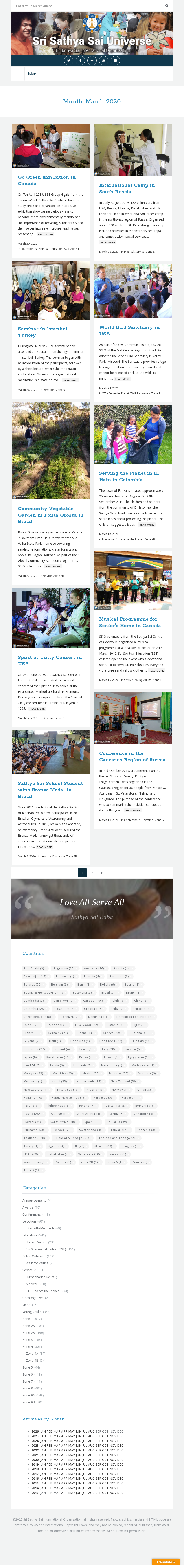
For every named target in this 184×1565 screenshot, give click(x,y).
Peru (30, 1106)
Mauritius (63, 1073)
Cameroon (63, 1001)
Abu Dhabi (34, 968)
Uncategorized (33, 1298)
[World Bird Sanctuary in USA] (143, 290)
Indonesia (34, 1049)
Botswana (82, 992)
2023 (35, 1445)
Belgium (59, 984)
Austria (122, 968)
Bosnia (132, 984)
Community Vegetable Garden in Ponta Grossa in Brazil (51, 515)
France (31, 1033)
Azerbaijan (35, 976)
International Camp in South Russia (127, 188)
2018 (35, 1469)
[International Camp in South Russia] (143, 150)
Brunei (133, 992)
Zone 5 (27, 1367)
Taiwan (119, 1130)
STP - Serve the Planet (115, 393)
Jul (84, 1431)
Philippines (58, 1106)
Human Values (36, 1242)
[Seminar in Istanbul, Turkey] (62, 290)
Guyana (31, 1041)
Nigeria (94, 1089)
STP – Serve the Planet (42, 1291)
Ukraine (103, 1146)
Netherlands (89, 1081)
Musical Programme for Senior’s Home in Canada (130, 622)
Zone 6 (115, 1162)
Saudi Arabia (88, 1114)
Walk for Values (140, 393)
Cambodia (34, 1001)
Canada (93, 1001)
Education (27, 249)
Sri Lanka (117, 1122)
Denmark (70, 1017)
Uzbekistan (58, 1154)
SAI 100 (59, 1114)
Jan (43, 1431)
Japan (30, 1057)
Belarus (33, 984)
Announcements (34, 1200)
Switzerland (90, 1130)
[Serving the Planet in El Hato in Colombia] (143, 434)
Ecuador (56, 1025)
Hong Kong (110, 1041)
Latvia (57, 1065)
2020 (35, 1459)
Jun (78, 1431)
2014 (35, 1488)
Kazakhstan (58, 1057)
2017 (35, 1474)
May (71, 1431)
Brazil (108, 992)
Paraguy (130, 1098)
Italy (108, 1049)
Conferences (132, 820)
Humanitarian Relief (40, 1277)
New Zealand (124, 1081)
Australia (94, 968)
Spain (91, 1122)
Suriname (34, 1130)
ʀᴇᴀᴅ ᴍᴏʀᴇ (45, 234)
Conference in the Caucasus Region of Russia (132, 756)
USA (31, 1154)
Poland (86, 1106)
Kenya (86, 1057)
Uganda (56, 1146)
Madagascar (143, 1065)
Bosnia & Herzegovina (43, 992)
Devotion (49, 390)
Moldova (118, 1073)
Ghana (85, 1033)
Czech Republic (37, 1017)
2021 (35, 1455)
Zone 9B (61, 390)
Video (26, 1305)
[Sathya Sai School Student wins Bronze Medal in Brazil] (62, 752)
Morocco (147, 1073)
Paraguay (103, 1098)
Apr (64, 1431)
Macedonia (111, 1065)
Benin (83, 984)
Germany (58, 1033)
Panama (33, 1098)
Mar (56, 1431)
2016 (35, 1478)
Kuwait (111, 1057)
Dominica (97, 1017)
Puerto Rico (115, 1106)
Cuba (117, 1009)
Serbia (117, 1114)
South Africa (62, 1122)
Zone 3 (27, 1339)
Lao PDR (32, 1065)
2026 (35, 1431)
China (140, 1001)
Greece (111, 1033)
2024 (35, 1441)
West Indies (35, 1162)
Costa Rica (64, 1009)
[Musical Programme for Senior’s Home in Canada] (143, 580)
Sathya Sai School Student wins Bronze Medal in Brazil (50, 790)
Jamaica (133, 1049)
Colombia (34, 1009)
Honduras (80, 1041)
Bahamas (65, 976)
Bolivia (107, 984)
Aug (91, 1431)
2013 (35, 1492)
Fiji (138, 1025)
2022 (35, 1450)
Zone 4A (32, 1353)
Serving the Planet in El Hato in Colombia (129, 476)
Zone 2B (58, 576)
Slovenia (32, 1122)
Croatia (93, 1009)
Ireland (62, 1049)
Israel (85, 1049)
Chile (118, 1001)
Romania (144, 1106)
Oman (144, 1089)
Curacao (141, 1009)
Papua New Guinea (68, 1098)
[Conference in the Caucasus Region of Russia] (143, 718)
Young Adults (142, 680)
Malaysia (33, 1073)
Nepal (59, 1081)
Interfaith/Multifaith (40, 1228)
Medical (129, 252)
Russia (33, 1114)
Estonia (115, 1025)
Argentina (64, 968)
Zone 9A (28, 1395)
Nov (113, 1436)
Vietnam (118, 1154)
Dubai (30, 1025)
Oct (105, 1436)
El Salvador (86, 1025)
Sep (98, 1436)
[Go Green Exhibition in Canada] (62, 145)
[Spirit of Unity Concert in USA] (62, 618)
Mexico (91, 1073)
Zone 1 (74, 249)
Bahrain (92, 976)
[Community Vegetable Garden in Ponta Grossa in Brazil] (62, 450)
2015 (35, 1483)
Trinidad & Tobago (72, 1138)
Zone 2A (28, 1326)
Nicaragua (67, 1089)
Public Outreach (33, 1256)
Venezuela (89, 1154)
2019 (35, 1464)
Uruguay (130, 1146)
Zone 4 (27, 1346)
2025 (35, 1436)
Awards (46, 856)
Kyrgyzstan (139, 1057)
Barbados (119, 976)
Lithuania (82, 1065)
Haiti (55, 1041)
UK (79, 1146)
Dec (120, 1436)
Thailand (34, 1138)
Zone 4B (32, 1360)
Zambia (63, 1162)
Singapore (143, 1114)
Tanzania (146, 1130)
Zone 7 (139, 1162)
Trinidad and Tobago (118, 1138)
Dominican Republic (134, 1017)
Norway (120, 1089)
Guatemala (140, 1033)
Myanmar (33, 1081)
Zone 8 (150, 252)
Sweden (62, 1130)
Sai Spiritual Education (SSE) (52, 249)
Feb (50, 1431)
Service (139, 252)
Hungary (141, 1041)
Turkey (31, 1146)
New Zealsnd (36, 1089)
